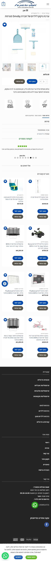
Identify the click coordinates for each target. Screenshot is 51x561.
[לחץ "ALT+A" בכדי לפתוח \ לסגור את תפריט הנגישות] (5, 283)
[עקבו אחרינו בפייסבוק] (46, 524)
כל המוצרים (35, 13)
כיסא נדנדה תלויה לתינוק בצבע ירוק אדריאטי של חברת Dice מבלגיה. (13, 199)
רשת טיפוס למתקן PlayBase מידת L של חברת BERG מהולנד (13, 292)
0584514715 (44, 505)
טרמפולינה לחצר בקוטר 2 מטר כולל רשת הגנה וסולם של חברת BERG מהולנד (13, 338)
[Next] (4, 42)
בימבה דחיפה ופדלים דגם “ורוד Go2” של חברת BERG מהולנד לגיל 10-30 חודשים (38, 338)
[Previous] (45, 42)
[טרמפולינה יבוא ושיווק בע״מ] (25, 4)
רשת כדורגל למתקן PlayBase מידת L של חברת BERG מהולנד (38, 292)
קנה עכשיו (19, 81)
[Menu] (47, 4)
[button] (5, 555)
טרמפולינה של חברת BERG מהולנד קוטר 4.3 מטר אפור (14, 245)
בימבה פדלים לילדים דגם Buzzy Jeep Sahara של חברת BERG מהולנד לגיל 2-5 (38, 246)
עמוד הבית (45, 13)
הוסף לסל (32, 81)
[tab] (45, 115)
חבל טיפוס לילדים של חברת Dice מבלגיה (39, 198)
